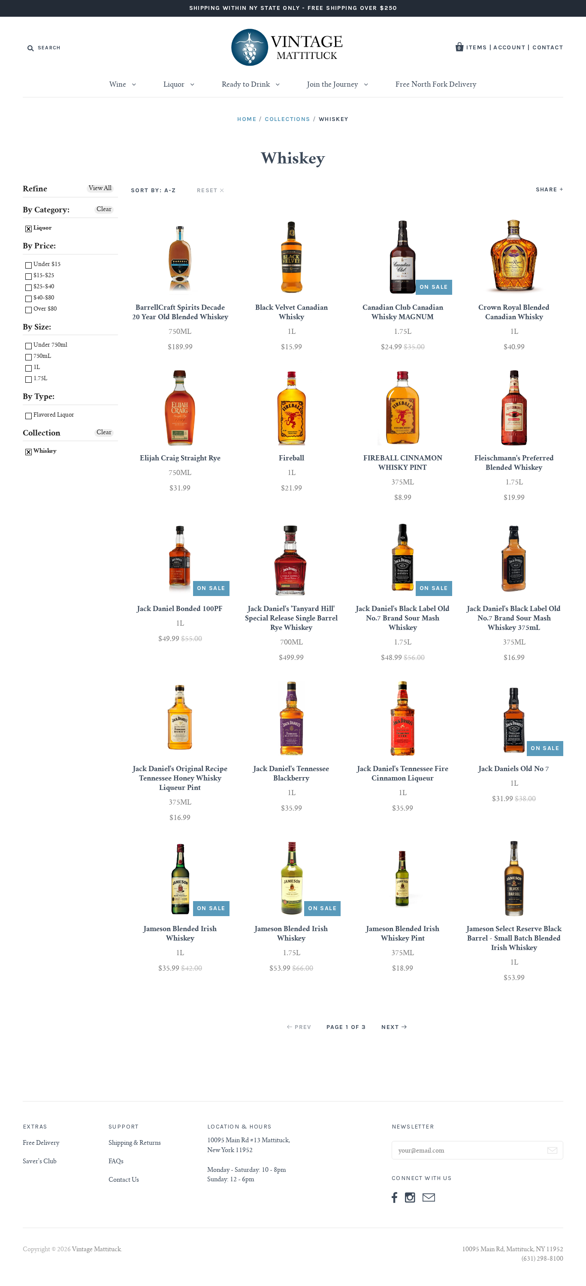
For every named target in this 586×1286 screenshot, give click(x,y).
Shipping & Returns (135, 1144)
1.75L (39, 379)
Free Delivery (41, 1144)
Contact (547, 47)
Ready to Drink (247, 85)
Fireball (291, 458)
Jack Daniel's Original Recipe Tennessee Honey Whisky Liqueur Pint (180, 779)
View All (100, 189)
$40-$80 (43, 298)
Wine (118, 85)
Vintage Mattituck (96, 1250)
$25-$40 (43, 287)
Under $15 (46, 265)
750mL (41, 357)
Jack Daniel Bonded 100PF (180, 609)
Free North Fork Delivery (436, 85)
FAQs (116, 1162)
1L (36, 368)
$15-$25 (43, 276)
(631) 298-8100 (542, 1259)
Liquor (174, 85)
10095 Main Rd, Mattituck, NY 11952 (512, 1250)
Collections (287, 119)
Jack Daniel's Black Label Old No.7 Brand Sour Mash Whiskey (403, 619)
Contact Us (124, 1180)
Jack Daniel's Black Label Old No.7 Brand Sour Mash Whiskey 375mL (514, 619)
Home (247, 119)
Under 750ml (49, 345)
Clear (104, 210)
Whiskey (44, 451)
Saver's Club (40, 1162)
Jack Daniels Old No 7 (514, 769)
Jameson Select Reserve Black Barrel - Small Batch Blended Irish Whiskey (514, 939)
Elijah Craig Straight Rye (180, 458)
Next (390, 1027)
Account (509, 47)
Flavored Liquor (53, 415)
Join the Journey (333, 85)
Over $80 (44, 309)
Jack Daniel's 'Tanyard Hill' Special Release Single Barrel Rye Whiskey (291, 619)
